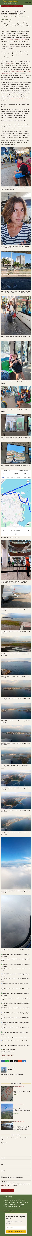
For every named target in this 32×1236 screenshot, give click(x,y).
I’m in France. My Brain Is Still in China (21, 1092)
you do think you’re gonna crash (18, 39)
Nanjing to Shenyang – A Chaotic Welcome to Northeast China (21, 1110)
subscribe (3, 1185)
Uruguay (16, 1206)
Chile (19, 1200)
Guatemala (19, 1202)
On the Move (10, 1055)
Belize (11, 1200)
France (13, 1202)
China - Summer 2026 (18, 1086)
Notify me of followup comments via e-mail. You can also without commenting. (15, 1184)
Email (3, 1164)
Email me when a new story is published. (12, 1177)
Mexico (6, 1204)
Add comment (25, 16)
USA (20, 1206)
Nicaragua (12, 1204)
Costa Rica (7, 1202)
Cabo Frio (10, 63)
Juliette (12, 16)
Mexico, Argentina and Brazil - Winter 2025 (12, 6)
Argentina (6, 1200)
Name (3, 1158)
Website (3, 1171)
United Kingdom (8, 1206)
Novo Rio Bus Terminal (18, 71)
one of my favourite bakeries (18, 99)
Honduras (25, 1202)
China (23, 1200)
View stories (6, 1078)
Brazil (3, 1055)
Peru (17, 1204)
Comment (4, 1143)
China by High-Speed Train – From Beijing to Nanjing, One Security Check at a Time (21, 1128)
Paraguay (21, 1204)
